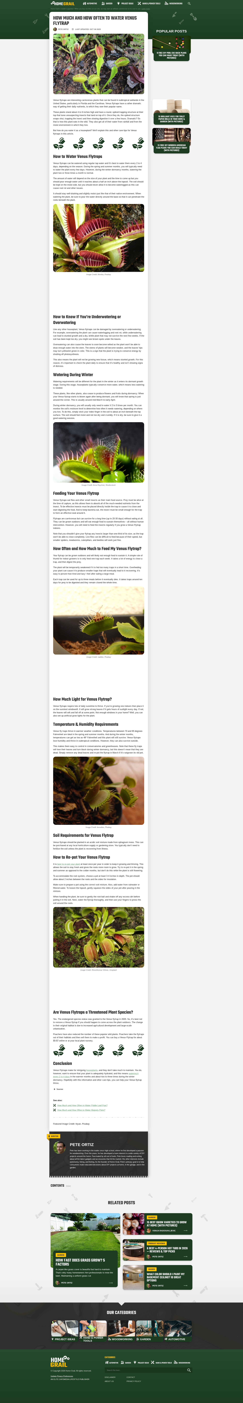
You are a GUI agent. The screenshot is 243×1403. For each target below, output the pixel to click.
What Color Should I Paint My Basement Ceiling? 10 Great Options (166, 1277)
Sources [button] (60, 1089)
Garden (109, 4)
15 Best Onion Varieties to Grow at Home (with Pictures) (167, 1224)
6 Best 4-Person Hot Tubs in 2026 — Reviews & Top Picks (167, 1250)
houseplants (92, 1070)
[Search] (189, 1370)
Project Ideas (127, 4)
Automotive (92, 4)
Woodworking (175, 4)
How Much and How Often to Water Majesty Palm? (81, 1110)
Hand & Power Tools (151, 4)
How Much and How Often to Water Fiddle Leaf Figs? (82, 1105)
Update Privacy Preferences (62, 1376)
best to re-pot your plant (68, 864)
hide (68, 1186)
